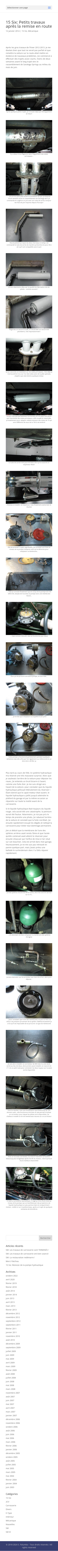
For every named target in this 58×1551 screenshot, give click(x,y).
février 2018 (11, 1287)
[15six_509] (29, 891)
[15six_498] (29, 328)
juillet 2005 (11, 1464)
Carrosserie (11, 1505)
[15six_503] (29, 546)
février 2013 (11, 1309)
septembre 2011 (13, 1325)
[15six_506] (29, 675)
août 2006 (10, 1430)
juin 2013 (10, 1298)
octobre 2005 (12, 1457)
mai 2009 (10, 1359)
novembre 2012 (13, 1317)
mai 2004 (10, 1476)
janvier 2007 (11, 1415)
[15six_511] (29, 976)
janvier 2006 (11, 1449)
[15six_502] (29, 503)
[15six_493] (29, 110)
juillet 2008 (11, 1377)
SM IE (8, 1532)
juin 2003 (10, 1487)
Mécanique (33, 31)
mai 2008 (10, 1385)
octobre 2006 (12, 1427)
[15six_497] (29, 286)
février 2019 (11, 1283)
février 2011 (11, 1328)
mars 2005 (10, 1472)
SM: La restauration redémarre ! (20, 1257)
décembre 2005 (13, 1453)
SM (7, 1528)
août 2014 (10, 1291)
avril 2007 (10, 1408)
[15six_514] (29, 1109)
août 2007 (10, 1396)
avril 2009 (10, 1362)
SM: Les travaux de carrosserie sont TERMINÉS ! (27, 1250)
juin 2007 (10, 1400)
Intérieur (10, 1517)
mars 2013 (10, 1306)
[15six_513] (29, 1062)
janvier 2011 (11, 1332)
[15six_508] (29, 756)
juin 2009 (10, 1355)
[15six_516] (29, 1200)
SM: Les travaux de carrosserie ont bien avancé (27, 1253)
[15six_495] (29, 195)
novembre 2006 (13, 1423)
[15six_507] (29, 715)
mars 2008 (10, 1389)
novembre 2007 (13, 1393)
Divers (8, 1509)
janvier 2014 (11, 1294)
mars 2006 (10, 1442)
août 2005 (10, 1461)
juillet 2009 (11, 1351)
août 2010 (10, 1340)
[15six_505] (29, 635)
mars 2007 (10, 1411)
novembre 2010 (13, 1336)
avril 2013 (10, 1302)
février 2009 (11, 1370)
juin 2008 (10, 1381)
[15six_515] (29, 1155)
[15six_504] (29, 590)
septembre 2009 (13, 1347)
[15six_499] (29, 370)
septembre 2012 (13, 1321)
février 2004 (11, 1479)
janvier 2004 (11, 1483)
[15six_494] (29, 153)
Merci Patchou (12, 1261)
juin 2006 (10, 1434)
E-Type (9, 1513)
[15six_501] (29, 461)
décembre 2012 (13, 1313)
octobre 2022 (12, 1275)
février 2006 (11, 1445)
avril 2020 (10, 1279)
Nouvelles (10, 1524)
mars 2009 (10, 1366)
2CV (7, 1501)
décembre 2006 (13, 1419)
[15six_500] (29, 415)
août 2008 (10, 1374)
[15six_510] (29, 933)
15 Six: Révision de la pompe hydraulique (24, 1265)
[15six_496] (29, 241)
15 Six (24, 31)
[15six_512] (29, 1018)
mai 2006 (10, 1438)
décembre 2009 (13, 1343)
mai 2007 (10, 1404)
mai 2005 (10, 1468)
